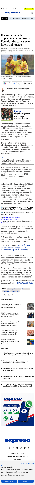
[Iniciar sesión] (32, 13)
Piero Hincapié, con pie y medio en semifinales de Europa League (22, 115)
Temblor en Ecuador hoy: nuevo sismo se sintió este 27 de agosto (18, 377)
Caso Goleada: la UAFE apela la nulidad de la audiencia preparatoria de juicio (11, 305)
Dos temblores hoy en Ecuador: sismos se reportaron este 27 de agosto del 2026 (15, 362)
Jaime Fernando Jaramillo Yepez (17, 88)
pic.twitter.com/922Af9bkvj (9, 219)
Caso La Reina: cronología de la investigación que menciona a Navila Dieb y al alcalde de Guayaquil (18, 385)
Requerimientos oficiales (17, 456)
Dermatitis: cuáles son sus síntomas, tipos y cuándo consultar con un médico (9, 332)
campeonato (15, 291)
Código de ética (17, 453)
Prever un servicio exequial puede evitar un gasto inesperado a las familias (10, 323)
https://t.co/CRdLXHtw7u (11, 218)
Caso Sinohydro (27, 18)
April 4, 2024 (5, 223)
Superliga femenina (14, 289)
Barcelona (25, 289)
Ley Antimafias (15, 18)
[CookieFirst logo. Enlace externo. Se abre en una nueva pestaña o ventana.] (2, 465)
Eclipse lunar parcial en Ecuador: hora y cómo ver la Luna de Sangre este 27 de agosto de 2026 (18, 354)
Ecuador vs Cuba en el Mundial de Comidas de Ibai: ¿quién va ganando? (10, 341)
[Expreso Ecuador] (17, 443)
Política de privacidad (27, 463)
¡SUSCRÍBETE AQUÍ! (25, 283)
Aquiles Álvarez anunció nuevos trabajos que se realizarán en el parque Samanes (15, 247)
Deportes (6, 291)
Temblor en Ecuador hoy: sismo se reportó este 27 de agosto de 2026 (18, 369)
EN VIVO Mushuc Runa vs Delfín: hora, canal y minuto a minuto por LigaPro (10, 314)
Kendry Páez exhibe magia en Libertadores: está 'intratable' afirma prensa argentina (16, 161)
